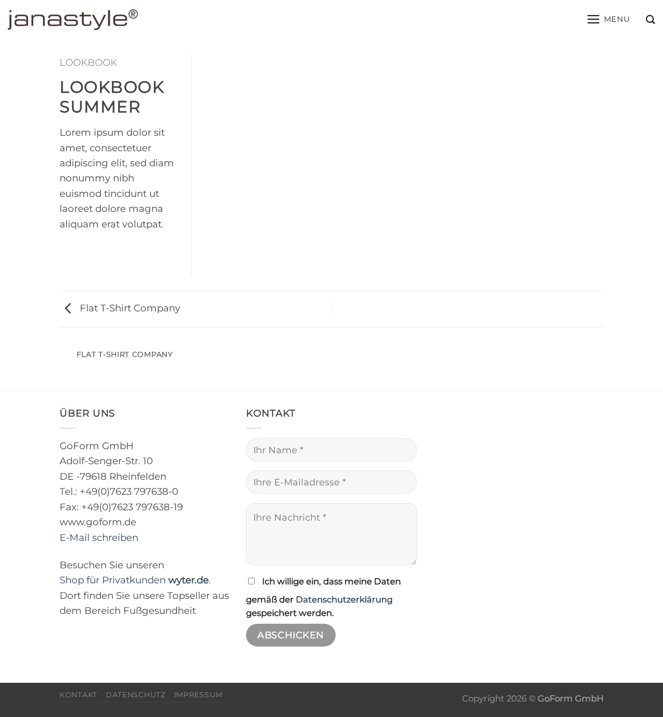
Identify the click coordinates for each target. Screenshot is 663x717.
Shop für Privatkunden (134, 580)
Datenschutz (136, 694)
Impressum (198, 694)
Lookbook (88, 62)
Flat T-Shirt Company (128, 308)
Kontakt (78, 694)
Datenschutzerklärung (344, 599)
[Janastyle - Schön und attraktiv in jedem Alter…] (73, 19)
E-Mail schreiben (99, 537)
